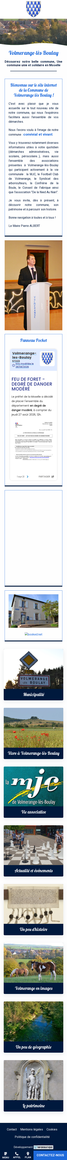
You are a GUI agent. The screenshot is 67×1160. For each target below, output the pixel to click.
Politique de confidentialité (32, 1137)
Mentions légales (31, 1129)
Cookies (52, 1129)
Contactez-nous (50, 1155)
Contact (12, 1129)
